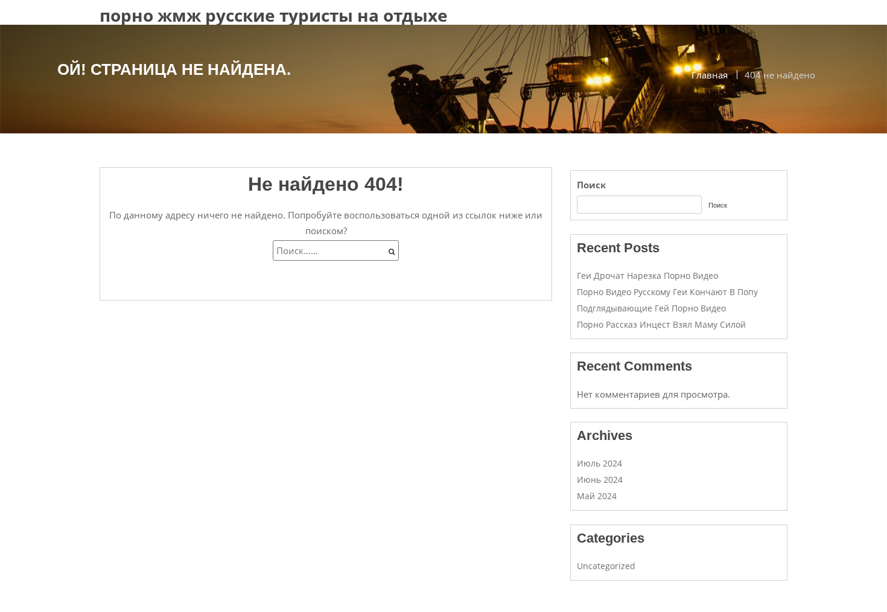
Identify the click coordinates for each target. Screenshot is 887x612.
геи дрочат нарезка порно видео (647, 275)
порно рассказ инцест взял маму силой (661, 324)
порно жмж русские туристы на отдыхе (274, 15)
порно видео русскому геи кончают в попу (667, 292)
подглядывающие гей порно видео (651, 308)
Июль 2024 (599, 463)
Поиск (591, 185)
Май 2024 (597, 496)
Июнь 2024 (600, 479)
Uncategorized (606, 566)
